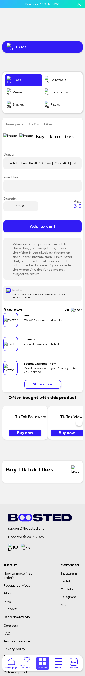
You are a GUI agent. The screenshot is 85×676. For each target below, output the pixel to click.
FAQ (7, 633)
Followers (58, 80)
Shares (18, 105)
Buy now (25, 433)
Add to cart (42, 226)
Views (18, 92)
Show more (42, 384)
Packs (55, 105)
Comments (59, 92)
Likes (17, 80)
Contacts (11, 625)
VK (63, 604)
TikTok (33, 124)
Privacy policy (14, 649)
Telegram (68, 597)
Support (10, 609)
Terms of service (17, 641)
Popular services (17, 585)
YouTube (67, 589)
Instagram (69, 573)
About (9, 593)
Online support (15, 672)
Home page (14, 124)
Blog (7, 601)
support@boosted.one (26, 528)
